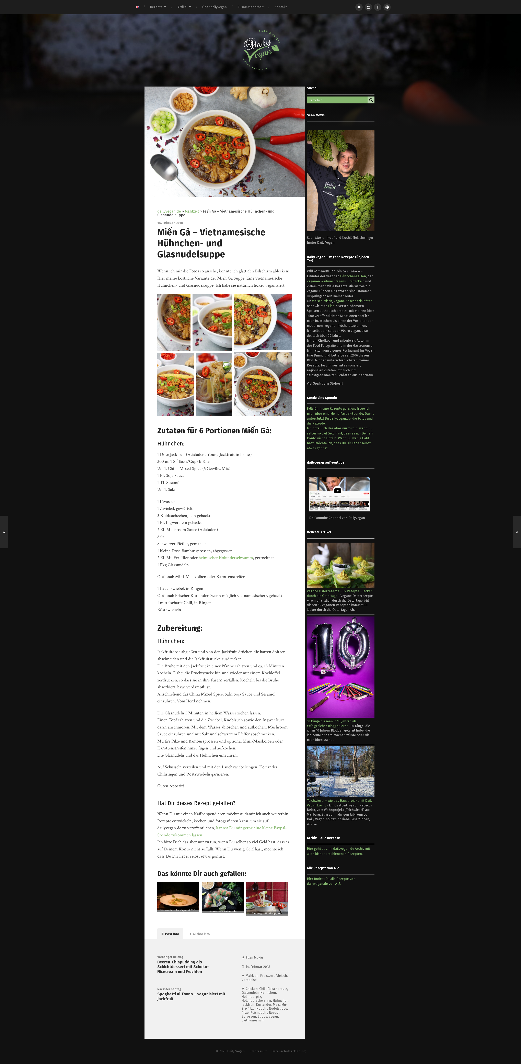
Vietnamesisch (253, 1020)
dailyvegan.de (169, 211)
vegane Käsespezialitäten (353, 301)
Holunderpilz (251, 997)
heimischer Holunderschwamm (226, 558)
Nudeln (261, 1008)
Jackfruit (248, 1005)
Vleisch (281, 976)
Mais (276, 1005)
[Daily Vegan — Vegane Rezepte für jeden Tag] (260, 50)
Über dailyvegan (214, 7)
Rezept (274, 1013)
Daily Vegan (236, 1051)
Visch (328, 301)
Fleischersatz (277, 989)
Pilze (245, 1013)
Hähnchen (268, 993)
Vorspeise (249, 980)
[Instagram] (368, 7)
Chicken (252, 989)
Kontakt (281, 7)
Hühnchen (280, 1001)
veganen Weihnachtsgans (326, 281)
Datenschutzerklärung (288, 1051)
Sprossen (249, 1016)
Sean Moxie (254, 958)
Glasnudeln (250, 993)
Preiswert (267, 976)
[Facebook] (377, 7)
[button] (173, 322)
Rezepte (156, 7)
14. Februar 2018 (258, 967)
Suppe (262, 1016)
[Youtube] (359, 7)
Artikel (182, 7)
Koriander (263, 1005)
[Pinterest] (387, 7)
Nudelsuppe (278, 1008)
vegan (273, 1016)
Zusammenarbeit (251, 7)
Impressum (258, 1051)
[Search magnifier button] (371, 100)
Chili (262, 989)
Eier (331, 306)
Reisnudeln (258, 1013)
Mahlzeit (192, 211)
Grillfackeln (355, 281)
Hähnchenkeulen (353, 276)
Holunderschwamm (256, 1001)
